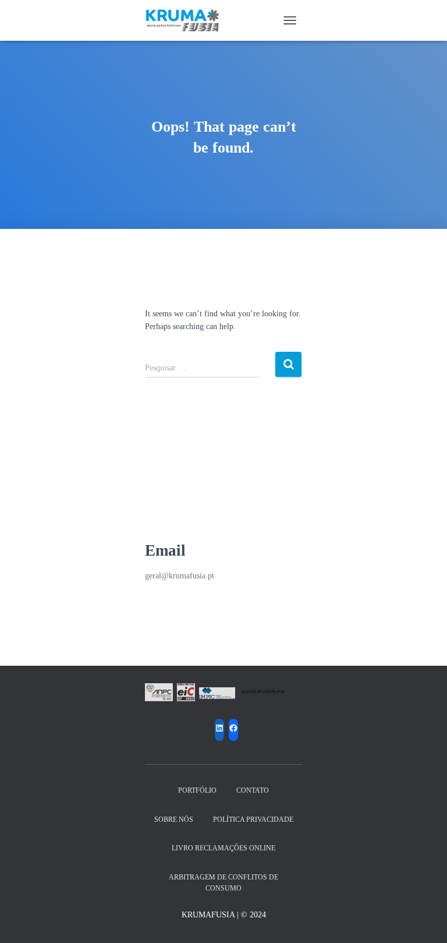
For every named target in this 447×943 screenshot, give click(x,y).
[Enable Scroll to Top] (424, 919)
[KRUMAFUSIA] (187, 20)
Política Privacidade (253, 819)
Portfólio (197, 790)
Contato (252, 790)
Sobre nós (173, 819)
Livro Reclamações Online (223, 848)
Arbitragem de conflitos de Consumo (223, 882)
